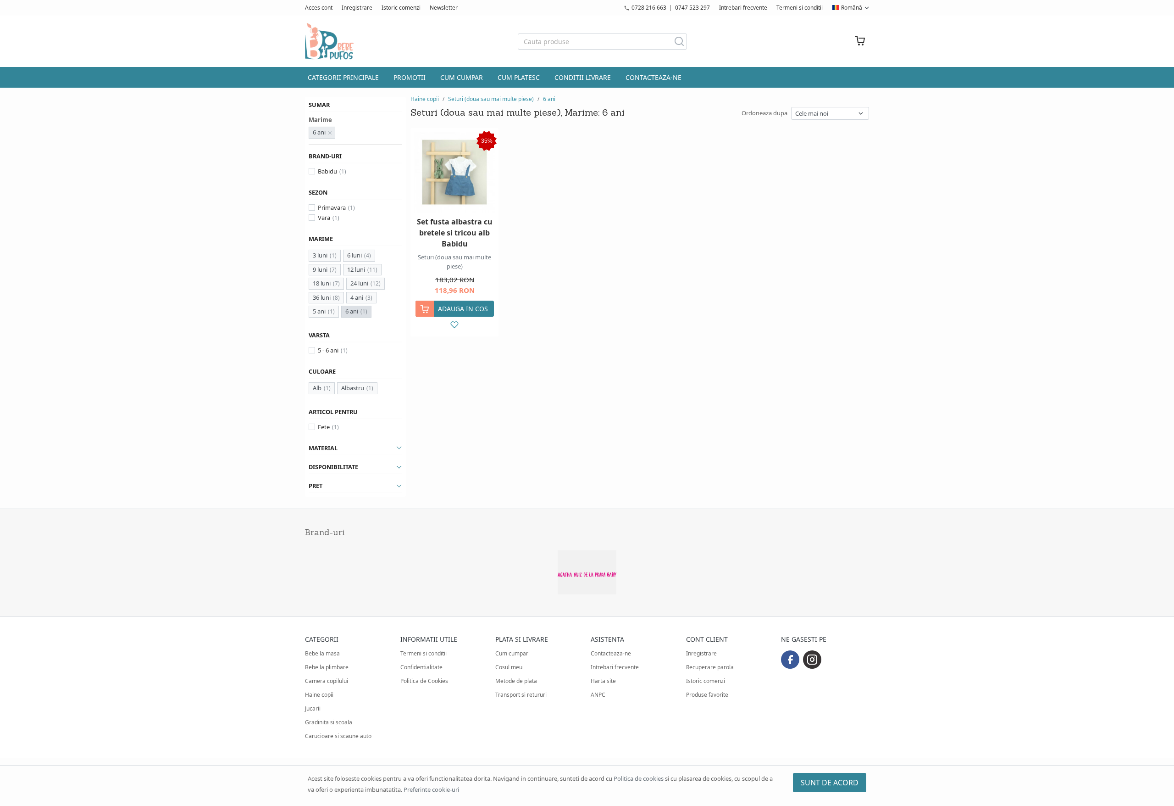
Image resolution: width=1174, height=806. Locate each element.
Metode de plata (516, 681)
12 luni (356, 269)
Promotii (409, 77)
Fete (324, 427)
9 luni (320, 269)
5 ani (319, 311)
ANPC (598, 695)
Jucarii (313, 708)
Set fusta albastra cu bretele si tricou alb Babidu (455, 233)
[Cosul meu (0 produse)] (860, 42)
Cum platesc (519, 77)
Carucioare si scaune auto (338, 736)
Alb (317, 388)
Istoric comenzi (401, 7)
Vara (324, 217)
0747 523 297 (692, 7)
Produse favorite (707, 695)
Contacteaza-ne (653, 77)
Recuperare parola (710, 667)
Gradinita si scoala (328, 722)
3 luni (320, 255)
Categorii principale (343, 77)
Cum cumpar (461, 77)
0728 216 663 (648, 7)
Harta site (603, 681)
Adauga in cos (463, 308)
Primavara (332, 207)
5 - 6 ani (328, 350)
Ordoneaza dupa (764, 113)
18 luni (322, 283)
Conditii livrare (582, 77)
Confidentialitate (421, 667)
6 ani (351, 311)
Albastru (352, 388)
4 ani (356, 297)
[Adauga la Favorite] (455, 325)
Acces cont (318, 7)
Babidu (327, 171)
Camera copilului (326, 681)
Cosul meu (508, 667)
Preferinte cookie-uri (431, 789)
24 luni (359, 283)
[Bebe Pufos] (329, 41)
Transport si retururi (521, 695)
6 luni (354, 255)
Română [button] (851, 7)
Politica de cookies (639, 778)
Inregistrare (357, 7)
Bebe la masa (322, 653)
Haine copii (424, 99)
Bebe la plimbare (327, 667)
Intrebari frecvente (743, 7)
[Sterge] (330, 132)
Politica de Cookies (424, 681)
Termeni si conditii (799, 7)
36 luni (322, 297)
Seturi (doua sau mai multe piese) (491, 99)
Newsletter (444, 7)
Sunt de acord (829, 783)
